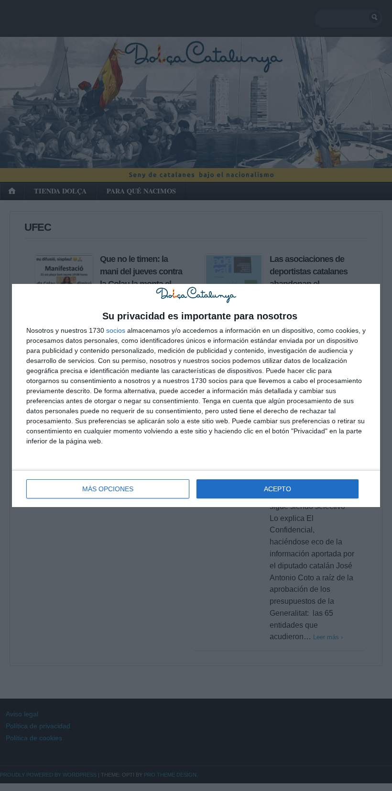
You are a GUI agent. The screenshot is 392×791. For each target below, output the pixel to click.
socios (115, 330)
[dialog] (196, 395)
